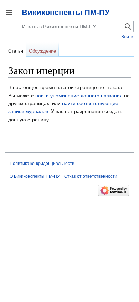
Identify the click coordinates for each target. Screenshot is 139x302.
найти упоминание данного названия (79, 95)
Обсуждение (42, 51)
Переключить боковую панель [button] (9, 12)
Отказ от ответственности (90, 176)
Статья (15, 51)
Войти (127, 36)
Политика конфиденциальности (42, 163)
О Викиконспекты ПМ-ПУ (35, 176)
